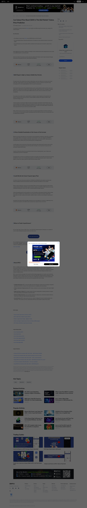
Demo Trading (36, 264)
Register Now (51, 264)
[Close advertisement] (58, 242)
